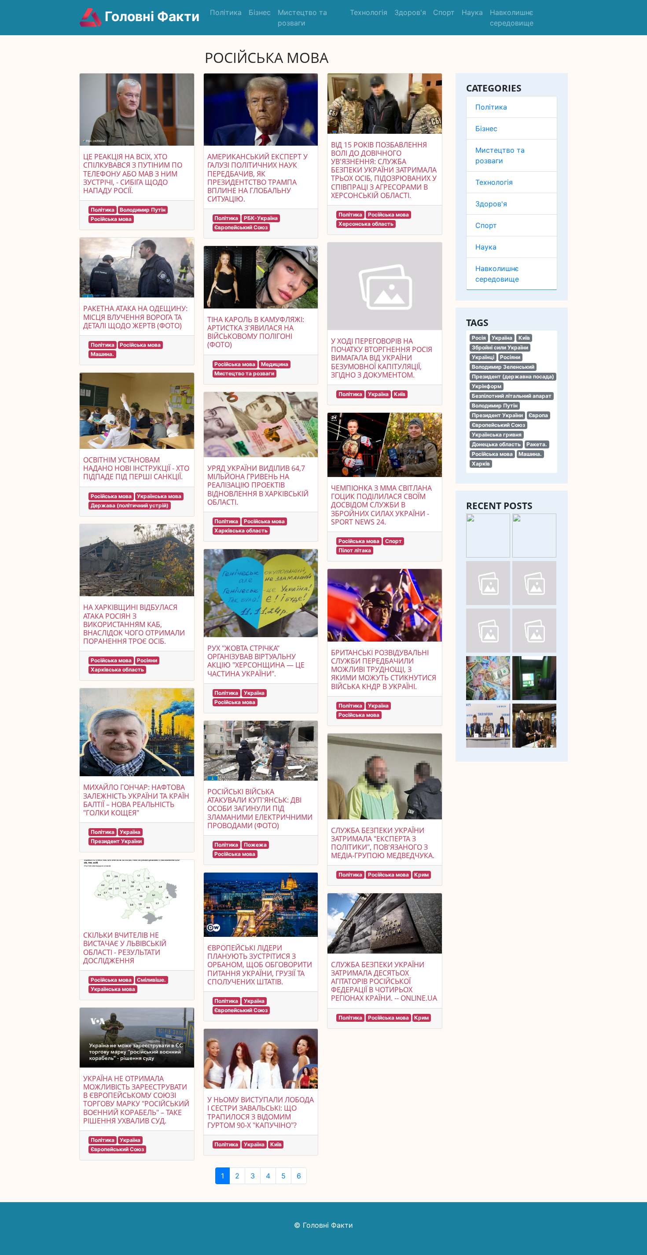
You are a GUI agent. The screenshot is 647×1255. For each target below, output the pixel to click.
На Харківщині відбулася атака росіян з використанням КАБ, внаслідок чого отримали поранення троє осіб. (134, 624)
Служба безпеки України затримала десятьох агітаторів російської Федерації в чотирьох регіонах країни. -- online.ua (384, 981)
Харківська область (117, 669)
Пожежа (255, 844)
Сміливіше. (151, 979)
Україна (502, 337)
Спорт (444, 12)
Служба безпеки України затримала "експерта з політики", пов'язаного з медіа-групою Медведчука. (382, 843)
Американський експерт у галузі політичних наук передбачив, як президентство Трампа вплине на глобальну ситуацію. (257, 178)
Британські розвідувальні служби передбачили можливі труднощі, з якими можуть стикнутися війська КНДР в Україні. (383, 669)
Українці (483, 357)
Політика (226, 12)
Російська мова (492, 454)
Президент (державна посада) (513, 376)
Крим (421, 874)
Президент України (497, 415)
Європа (538, 415)
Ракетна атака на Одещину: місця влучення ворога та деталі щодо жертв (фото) (135, 317)
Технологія (368, 12)
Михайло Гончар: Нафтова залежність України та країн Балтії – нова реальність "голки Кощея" (136, 800)
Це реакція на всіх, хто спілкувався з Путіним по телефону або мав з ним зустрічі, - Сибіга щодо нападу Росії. (132, 173)
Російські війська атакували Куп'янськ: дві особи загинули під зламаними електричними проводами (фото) (259, 808)
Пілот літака (354, 550)
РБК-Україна (261, 218)
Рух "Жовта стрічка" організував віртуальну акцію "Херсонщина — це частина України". (256, 661)
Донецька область (496, 444)
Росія (479, 337)
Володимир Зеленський (503, 366)
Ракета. (536, 444)
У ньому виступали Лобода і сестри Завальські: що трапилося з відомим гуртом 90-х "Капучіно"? (260, 1112)
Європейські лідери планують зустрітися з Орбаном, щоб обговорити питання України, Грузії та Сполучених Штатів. (259, 965)
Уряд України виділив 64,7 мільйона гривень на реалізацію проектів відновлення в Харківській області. (258, 485)
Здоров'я (410, 12)
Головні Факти (150, 16)
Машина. (530, 454)
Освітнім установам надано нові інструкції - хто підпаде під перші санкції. (136, 468)
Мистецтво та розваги (302, 17)
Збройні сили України (500, 347)
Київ (524, 337)
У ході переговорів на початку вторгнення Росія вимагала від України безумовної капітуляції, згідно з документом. (381, 358)
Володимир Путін (495, 405)
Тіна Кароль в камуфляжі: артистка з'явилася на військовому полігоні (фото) (255, 332)
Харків (481, 463)
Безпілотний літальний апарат (511, 396)
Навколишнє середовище (511, 17)
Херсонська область (365, 223)
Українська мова (159, 496)
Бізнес (260, 12)
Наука (472, 12)
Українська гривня (497, 434)
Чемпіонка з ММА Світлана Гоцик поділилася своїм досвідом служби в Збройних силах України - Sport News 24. (381, 505)
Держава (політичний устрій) (130, 505)
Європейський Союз (498, 425)
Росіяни (510, 357)
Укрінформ (486, 386)
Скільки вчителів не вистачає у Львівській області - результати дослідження (124, 947)
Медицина (274, 364)
